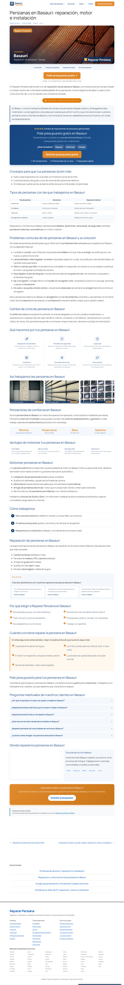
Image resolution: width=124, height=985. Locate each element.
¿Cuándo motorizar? (66, 932)
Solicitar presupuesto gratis (62, 154)
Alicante (12, 954)
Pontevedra (84, 952)
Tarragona (83, 966)
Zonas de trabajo (26, 23)
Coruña (29, 957)
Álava (100, 964)
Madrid (65, 957)
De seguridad (36, 936)
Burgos (11, 966)
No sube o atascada (66, 939)
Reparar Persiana (15, 23)
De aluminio (43, 932)
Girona (29, 969)
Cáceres (29, 961)
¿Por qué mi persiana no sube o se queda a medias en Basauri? (38, 700)
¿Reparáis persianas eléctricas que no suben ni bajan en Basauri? (39, 707)
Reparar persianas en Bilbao (65, 813)
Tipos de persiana (56, 4)
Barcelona (12, 964)
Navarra (65, 966)
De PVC (34, 929)
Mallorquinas (36, 941)
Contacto (13, 929)
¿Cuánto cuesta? (65, 936)
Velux (49, 932)
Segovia (83, 959)
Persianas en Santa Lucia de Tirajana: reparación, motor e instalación (85, 842)
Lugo (64, 954)
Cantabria (12, 969)
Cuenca (29, 959)
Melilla (64, 959)
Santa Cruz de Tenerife (87, 957)
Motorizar (70, 147)
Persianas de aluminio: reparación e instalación (62, 871)
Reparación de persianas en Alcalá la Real (28, 842)
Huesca (47, 959)
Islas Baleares (49, 961)
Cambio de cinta (65, 926)
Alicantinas (36, 944)
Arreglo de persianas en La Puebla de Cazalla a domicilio (62, 883)
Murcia (65, 961)
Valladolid (101, 954)
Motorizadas (36, 926)
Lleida (64, 952)
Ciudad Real (30, 954)
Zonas (90, 4)
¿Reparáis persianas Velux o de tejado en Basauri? (33, 714)
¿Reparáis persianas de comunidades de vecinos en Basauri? (37, 728)
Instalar (81, 147)
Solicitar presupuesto (62, 797)
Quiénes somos (15, 926)
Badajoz (12, 961)
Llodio (99, 770)
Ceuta (29, 952)
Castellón (12, 971)
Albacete (12, 952)
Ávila (100, 966)
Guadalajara (48, 952)
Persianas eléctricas (66, 923)
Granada (29, 971)
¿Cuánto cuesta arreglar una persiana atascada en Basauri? (37, 735)
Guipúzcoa (48, 954)
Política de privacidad (17, 936)
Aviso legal (13, 932)
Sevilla (82, 961)
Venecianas (36, 939)
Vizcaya (35, 23)
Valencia (101, 952)
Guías (81, 4)
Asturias (12, 959)
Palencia (65, 971)
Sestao (84, 770)
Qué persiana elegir (66, 929)
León (46, 971)
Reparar (59, 147)
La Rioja (47, 966)
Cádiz (29, 964)
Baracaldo (92, 770)
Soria (82, 964)
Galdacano (76, 770)
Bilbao (68, 770)
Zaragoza (101, 961)
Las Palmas (48, 969)
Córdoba (29, 966)
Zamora (100, 959)
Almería (12, 957)
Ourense (65, 969)
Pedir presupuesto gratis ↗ (62, 75)
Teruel (82, 969)
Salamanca (84, 954)
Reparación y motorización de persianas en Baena (62, 877)
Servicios (71, 4)
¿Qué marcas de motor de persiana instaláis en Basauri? (35, 721)
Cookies (12, 939)
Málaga (65, 964)
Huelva (47, 957)
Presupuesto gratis (104, 4)
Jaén (46, 964)
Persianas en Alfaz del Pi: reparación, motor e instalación (62, 890)
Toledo (82, 971)
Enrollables (36, 923)
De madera (36, 932)
